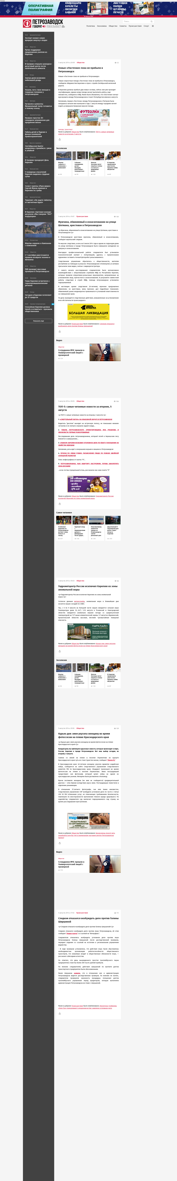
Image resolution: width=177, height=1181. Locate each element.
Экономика (102, 26)
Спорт (146, 26)
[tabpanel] (63, 164)
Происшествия (135, 26)
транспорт (69, 129)
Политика (90, 26)
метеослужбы (79, 601)
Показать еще (38, 321)
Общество (113, 26)
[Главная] (27, 27)
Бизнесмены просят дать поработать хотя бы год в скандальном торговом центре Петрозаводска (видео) (86, 835)
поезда (61, 129)
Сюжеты (123, 26)
